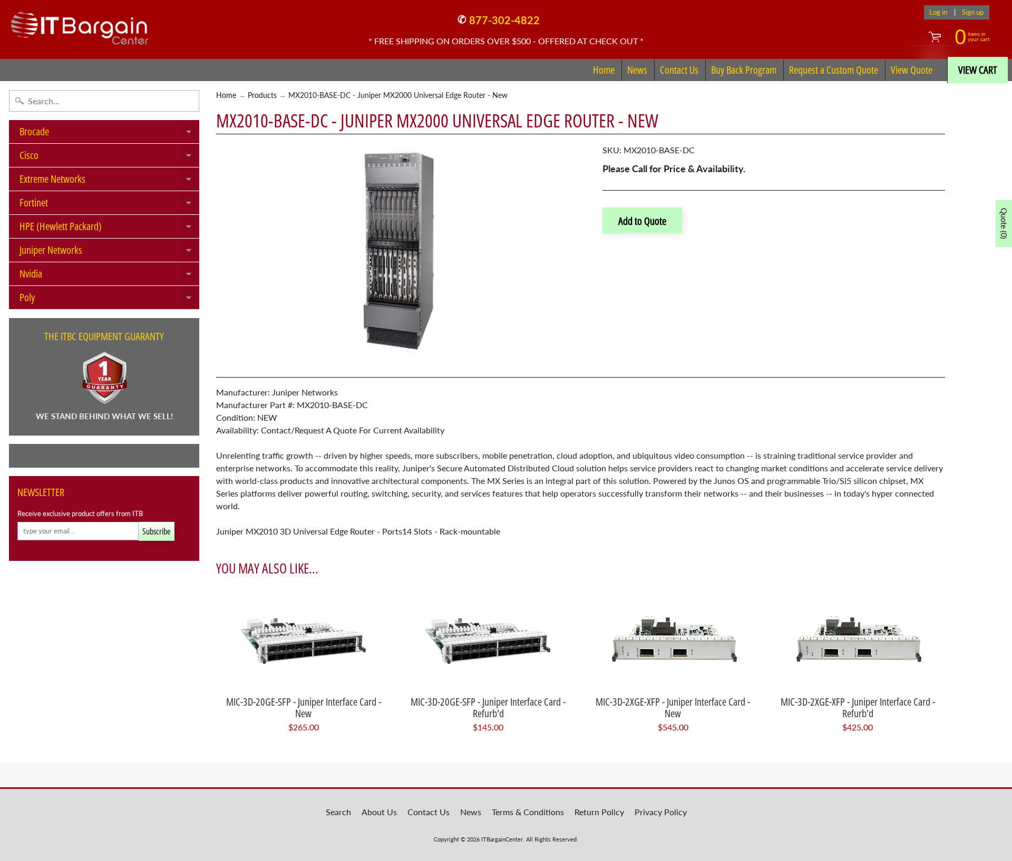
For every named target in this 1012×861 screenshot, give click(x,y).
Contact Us (679, 70)
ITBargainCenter (502, 839)
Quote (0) (1003, 223)
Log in (938, 12)
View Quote (911, 70)
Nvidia (109, 275)
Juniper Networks (109, 252)
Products (262, 95)
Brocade (109, 133)
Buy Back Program (743, 70)
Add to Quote (642, 221)
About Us (379, 812)
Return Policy (599, 812)
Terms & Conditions (528, 812)
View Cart (977, 70)
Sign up (973, 12)
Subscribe (156, 531)
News (637, 70)
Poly (109, 299)
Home (604, 70)
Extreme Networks (109, 181)
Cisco (109, 157)
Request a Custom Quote (833, 70)
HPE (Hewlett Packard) (109, 228)
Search (338, 812)
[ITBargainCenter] (79, 24)
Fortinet (109, 204)
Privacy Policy (661, 812)
